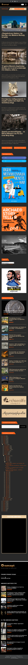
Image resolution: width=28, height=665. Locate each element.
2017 (4, 502)
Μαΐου (5, 454)
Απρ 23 (7, 460)
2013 (4, 507)
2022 (4, 440)
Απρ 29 (7, 457)
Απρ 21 (7, 472)
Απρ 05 (7, 491)
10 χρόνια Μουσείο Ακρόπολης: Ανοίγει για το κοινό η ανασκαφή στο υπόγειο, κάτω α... (14, 68)
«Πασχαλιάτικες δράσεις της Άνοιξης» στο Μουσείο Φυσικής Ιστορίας (13, 35)
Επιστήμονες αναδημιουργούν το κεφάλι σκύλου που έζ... (14, 468)
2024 (4, 438)
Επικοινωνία (21, 657)
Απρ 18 (7, 475)
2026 (4, 436)
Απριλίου (7, 455)
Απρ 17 (7, 476)
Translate (11, 264)
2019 (5, 444)
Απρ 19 (7, 474)
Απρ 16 (7, 478)
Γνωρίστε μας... (14, 657)
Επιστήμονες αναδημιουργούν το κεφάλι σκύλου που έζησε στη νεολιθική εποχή (14, 101)
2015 (4, 504)
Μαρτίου (6, 497)
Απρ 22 (8, 462)
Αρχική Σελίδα (7, 657)
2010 (4, 510)
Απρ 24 (7, 459)
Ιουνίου (6, 453)
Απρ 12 (7, 482)
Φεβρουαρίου (7, 498)
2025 (4, 437)
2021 (4, 442)
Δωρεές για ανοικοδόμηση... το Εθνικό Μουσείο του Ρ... (13, 470)
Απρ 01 (7, 496)
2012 (4, 508)
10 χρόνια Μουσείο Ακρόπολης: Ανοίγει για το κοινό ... (15, 466)
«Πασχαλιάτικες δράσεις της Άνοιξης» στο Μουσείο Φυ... (14, 464)
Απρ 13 (7, 481)
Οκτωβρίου (7, 448)
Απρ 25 (7, 458)
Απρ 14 (7, 480)
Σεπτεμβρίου (7, 449)
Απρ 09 (7, 486)
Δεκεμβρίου (7, 446)
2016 (4, 503)
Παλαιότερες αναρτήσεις (20, 147)
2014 (4, 506)
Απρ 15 (7, 479)
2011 (4, 509)
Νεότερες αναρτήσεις (7, 147)
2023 (4, 439)
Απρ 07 (7, 489)
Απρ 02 (7, 495)
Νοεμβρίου (7, 447)
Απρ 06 (7, 490)
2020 (4, 443)
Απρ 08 (7, 487)
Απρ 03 (7, 493)
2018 (4, 501)
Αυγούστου (7, 450)
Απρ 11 (7, 484)
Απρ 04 (7, 492)
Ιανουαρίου (7, 499)
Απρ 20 (7, 473)
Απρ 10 (7, 485)
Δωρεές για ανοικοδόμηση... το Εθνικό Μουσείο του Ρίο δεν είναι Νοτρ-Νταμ (13, 133)
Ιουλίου (6, 452)
